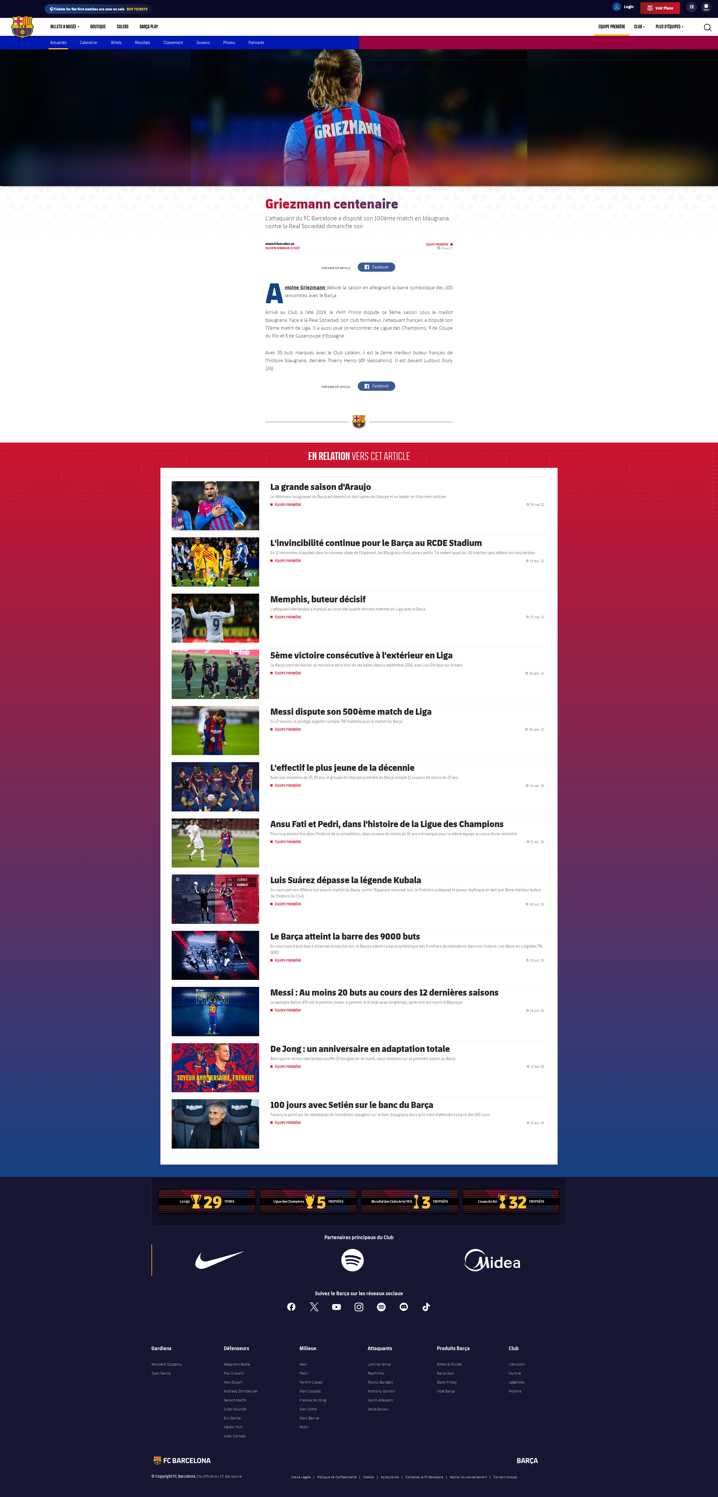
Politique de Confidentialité (336, 1477)
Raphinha (376, 1373)
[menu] (706, 7)
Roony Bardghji (380, 1382)
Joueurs (203, 42)
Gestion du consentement (468, 1477)
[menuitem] (706, 6)
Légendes (517, 1382)
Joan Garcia (161, 1373)
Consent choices (505, 1477)
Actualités (58, 42)
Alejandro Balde (237, 1364)
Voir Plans (664, 8)
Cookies (368, 1477)
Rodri (304, 1427)
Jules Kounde (235, 1409)
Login (625, 7)
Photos (229, 42)
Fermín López (311, 1382)
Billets (116, 42)
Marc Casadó (310, 1391)
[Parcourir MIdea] (492, 1260)
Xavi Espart (233, 1382)
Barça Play (149, 26)
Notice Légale (300, 1477)
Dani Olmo (308, 1409)
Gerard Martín (235, 1400)
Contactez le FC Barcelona (424, 1477)
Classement (173, 42)
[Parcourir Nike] (219, 1260)
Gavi (303, 1364)
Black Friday (447, 1382)
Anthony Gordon (381, 1391)
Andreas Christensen (241, 1391)
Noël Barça (446, 1391)
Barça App (445, 1373)
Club (638, 26)
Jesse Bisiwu (378, 1409)
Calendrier (89, 42)
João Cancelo (235, 1436)
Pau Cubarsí (234, 1373)
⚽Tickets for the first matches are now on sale (98, 8)
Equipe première (612, 26)
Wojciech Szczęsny (166, 1364)
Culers (122, 26)
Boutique (98, 26)
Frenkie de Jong (313, 1400)
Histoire (515, 1391)
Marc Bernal (309, 1418)
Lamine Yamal (379, 1364)
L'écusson (517, 1364)
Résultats (142, 42)
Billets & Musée (63, 26)
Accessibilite (390, 1477)
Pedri (304, 1373)
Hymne (515, 1373)
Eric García (232, 1418)
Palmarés (256, 42)
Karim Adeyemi (380, 1400)
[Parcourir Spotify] (352, 1260)
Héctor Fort (233, 1427)
